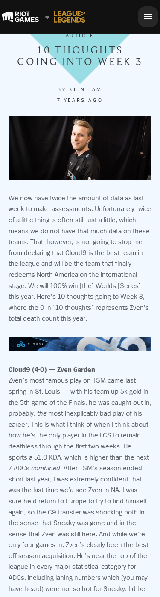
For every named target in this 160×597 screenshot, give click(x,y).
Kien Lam (85, 89)
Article (80, 36)
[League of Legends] (69, 16)
